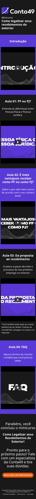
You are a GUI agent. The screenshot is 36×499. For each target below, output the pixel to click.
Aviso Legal (30, 494)
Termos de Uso (21, 494)
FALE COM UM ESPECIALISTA (18, 475)
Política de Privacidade (9, 494)
